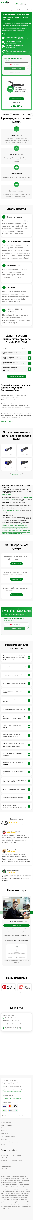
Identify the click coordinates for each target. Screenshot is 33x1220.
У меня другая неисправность (16, 376)
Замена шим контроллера (8, 528)
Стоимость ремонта (6, 1122)
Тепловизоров (16, 1155)
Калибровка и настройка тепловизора (12, 533)
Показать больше (16, 474)
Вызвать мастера (17, 925)
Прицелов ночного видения (4, 1162)
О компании (4, 1133)
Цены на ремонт (16, 98)
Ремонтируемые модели (8, 1136)
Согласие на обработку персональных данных (15, 1142)
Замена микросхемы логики (15, 530)
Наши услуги (5, 1139)
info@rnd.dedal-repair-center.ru (14, 1024)
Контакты (4, 1128)
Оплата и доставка (6, 1125)
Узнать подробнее (16, 563)
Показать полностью (7, 421)
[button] (31, 912)
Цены (23, 114)
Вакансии (4, 1130)
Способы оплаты (6, 1145)
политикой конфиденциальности (16, 72)
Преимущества (5, 114)
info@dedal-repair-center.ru (12, 1086)
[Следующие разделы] (32, 114)
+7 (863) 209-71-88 (20, 3)
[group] (8, 988)
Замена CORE (26, 530)
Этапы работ (16, 114)
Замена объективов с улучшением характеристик (15, 527)
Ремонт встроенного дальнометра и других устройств (16, 532)
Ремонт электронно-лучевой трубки (19, 525)
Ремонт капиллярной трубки (13, 523)
